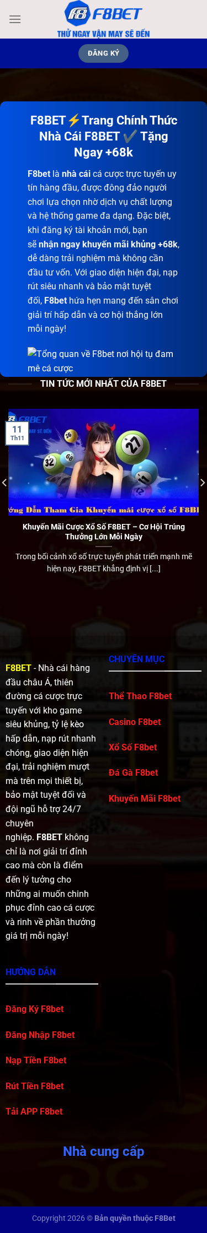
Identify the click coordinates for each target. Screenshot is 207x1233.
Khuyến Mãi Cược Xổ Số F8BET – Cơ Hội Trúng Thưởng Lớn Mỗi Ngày (104, 531)
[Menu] (15, 19)
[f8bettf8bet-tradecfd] (104, 19)
